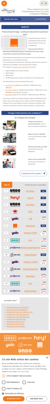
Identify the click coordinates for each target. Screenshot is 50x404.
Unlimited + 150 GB (30, 262)
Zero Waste (30, 191)
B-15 (30, 240)
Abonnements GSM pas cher (16, 321)
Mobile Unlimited (30, 291)
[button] (25, 393)
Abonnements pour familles (15, 324)
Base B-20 (8, 94)
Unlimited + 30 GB (30, 233)
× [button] (47, 358)
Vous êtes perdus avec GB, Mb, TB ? (18, 307)
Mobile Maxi (30, 276)
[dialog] (25, 379)
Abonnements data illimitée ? (16, 326)
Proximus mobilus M (12, 90)
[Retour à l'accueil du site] (8, 10)
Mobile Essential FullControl (30, 248)
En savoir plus (23, 371)
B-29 (30, 284)
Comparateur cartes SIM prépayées (18, 317)
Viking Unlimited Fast (30, 269)
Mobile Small (30, 226)
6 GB (30, 219)
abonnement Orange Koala (20, 67)
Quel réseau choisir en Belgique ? (17, 310)
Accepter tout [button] (14, 399)
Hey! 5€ (30, 198)
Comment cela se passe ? (32, 173)
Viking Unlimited (30, 255)
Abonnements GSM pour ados (16, 319)
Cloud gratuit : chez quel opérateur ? (18, 314)
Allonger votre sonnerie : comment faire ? (20, 312)
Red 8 (30, 212)
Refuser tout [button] (36, 399)
